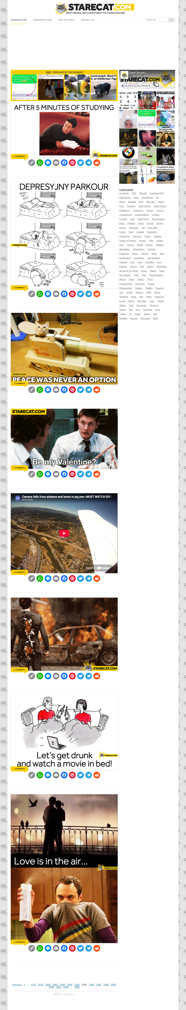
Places (122, 279)
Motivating (161, 266)
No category (125, 275)
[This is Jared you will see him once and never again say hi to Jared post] (128, 175)
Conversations (142, 215)
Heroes (149, 245)
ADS (134, 193)
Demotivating (158, 219)
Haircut (130, 245)
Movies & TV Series (128, 271)
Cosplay (156, 215)
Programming (125, 284)
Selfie (148, 292)
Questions (140, 284)
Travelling (147, 310)
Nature (153, 271)
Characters (138, 210)
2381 (55, 985)
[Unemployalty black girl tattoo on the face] (147, 138)
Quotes (151, 284)
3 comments (19, 942)
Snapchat (158, 297)
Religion (139, 288)
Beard (122, 202)
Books (161, 202)
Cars (121, 206)
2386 (91, 985)
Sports (131, 301)
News (162, 271)
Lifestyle (123, 262)
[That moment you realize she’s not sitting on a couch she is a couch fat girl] (166, 138)
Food (131, 232)
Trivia (157, 310)
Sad (121, 292)
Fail (143, 228)
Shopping (123, 297)
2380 (48, 985)
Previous (17, 985)
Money (150, 266)
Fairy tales (153, 228)
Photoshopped (156, 275)
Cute (132, 219)
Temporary (141, 305)
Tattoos (122, 305)
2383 (69, 985)
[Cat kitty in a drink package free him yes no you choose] (147, 100)
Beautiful (132, 202)
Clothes (150, 210)
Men (142, 266)
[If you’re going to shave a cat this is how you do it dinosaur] (166, 175)
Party (136, 275)
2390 (51, 987)
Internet (144, 253)
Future (148, 236)
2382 (62, 985)
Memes (133, 266)
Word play (145, 318)
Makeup (123, 266)
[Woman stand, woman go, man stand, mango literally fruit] (147, 175)
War (155, 314)
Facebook (133, 228)
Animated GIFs (157, 193)
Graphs (159, 241)
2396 (77, 987)
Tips (131, 310)
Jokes (154, 253)
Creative (123, 219)
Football (140, 232)
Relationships (125, 288)
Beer (141, 202)
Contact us (87, 20)
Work (155, 318)
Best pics (150, 202)
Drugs (141, 223)
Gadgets (158, 236)
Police (132, 279)
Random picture (42, 20)
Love (159, 262)
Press (150, 279)
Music (144, 271)
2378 (33, 985)
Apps (136, 197)
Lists (132, 262)
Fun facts (137, 236)
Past (144, 275)
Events (160, 223)
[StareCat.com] (93, 8)
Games (142, 241)
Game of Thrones (127, 241)
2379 (40, 985)
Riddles (149, 288)
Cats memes (144, 206)
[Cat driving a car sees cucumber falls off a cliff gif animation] (166, 156)
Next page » (64, 994)
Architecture (147, 197)
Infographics (139, 249)
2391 (58, 987)
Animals (143, 193)
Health (140, 245)
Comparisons (125, 215)
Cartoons (131, 206)
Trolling (122, 314)
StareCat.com (19, 20)
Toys (138, 310)
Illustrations (124, 249)
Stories (161, 301)
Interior (135, 253)
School (129, 292)
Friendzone (124, 236)
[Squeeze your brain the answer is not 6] (128, 100)
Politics (140, 279)
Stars (152, 301)
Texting (122, 310)
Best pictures (66, 20)
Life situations (153, 258)
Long (139, 262)
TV (130, 314)
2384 (77, 985)
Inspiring (151, 249)
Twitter (138, 314)
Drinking (131, 223)
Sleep (149, 297)
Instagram (124, 253)
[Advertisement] (93, 45)
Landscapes (125, 258)
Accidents (124, 193)
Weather (123, 318)
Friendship (152, 232)
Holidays (160, 245)
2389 (113, 985)
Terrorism (154, 305)
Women (134, 318)
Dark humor (143, 219)
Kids (162, 253)
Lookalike (149, 262)
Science (139, 292)
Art (157, 197)
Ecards (150, 223)
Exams (122, 228)
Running (159, 288)
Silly (141, 297)
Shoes (157, 292)
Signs (133, 297)
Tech (131, 305)
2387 (98, 985)
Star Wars (142, 301)
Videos (147, 314)
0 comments (19, 156)
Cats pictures (160, 206)
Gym (121, 245)
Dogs (121, 223)
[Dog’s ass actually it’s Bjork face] (128, 119)
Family (122, 232)
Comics (160, 210)
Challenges (124, 210)
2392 (66, 987)
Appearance (125, 197)
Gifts (151, 241)
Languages (139, 258)
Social (122, 301)
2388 (106, 985)
